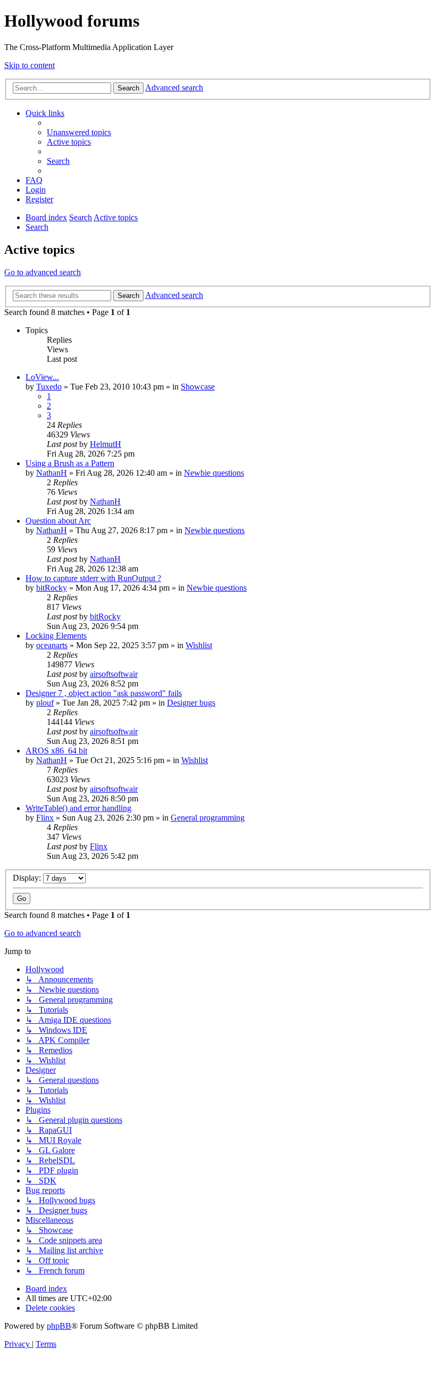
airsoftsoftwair (114, 673)
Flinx (45, 817)
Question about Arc (58, 520)
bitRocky (51, 587)
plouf (45, 702)
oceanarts (52, 645)
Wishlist (199, 645)
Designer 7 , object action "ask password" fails (104, 693)
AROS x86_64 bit (56, 750)
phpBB (59, 1325)
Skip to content (29, 65)
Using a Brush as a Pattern (70, 463)
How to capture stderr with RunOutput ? (93, 578)
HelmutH (105, 444)
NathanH (51, 472)
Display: (28, 877)
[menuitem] (79, 132)
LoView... (42, 377)
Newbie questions (214, 472)
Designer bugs (191, 702)
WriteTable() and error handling (78, 808)
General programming (208, 817)
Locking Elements (56, 635)
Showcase (198, 386)
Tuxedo (49, 386)
